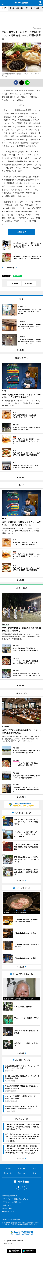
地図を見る (21, 232)
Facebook (18, 1187)
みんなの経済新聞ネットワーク (21, 1233)
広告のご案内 (7, 1208)
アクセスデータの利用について (13, 1202)
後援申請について (8, 1211)
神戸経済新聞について (10, 1196)
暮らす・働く (35, 8)
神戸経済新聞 (21, 2)
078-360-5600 (8, 97)
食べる (12, 8)
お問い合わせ (7, 1205)
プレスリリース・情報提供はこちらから (15, 1199)
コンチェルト (9, 267)
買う (27, 8)
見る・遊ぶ (19, 8)
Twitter (24, 1187)
